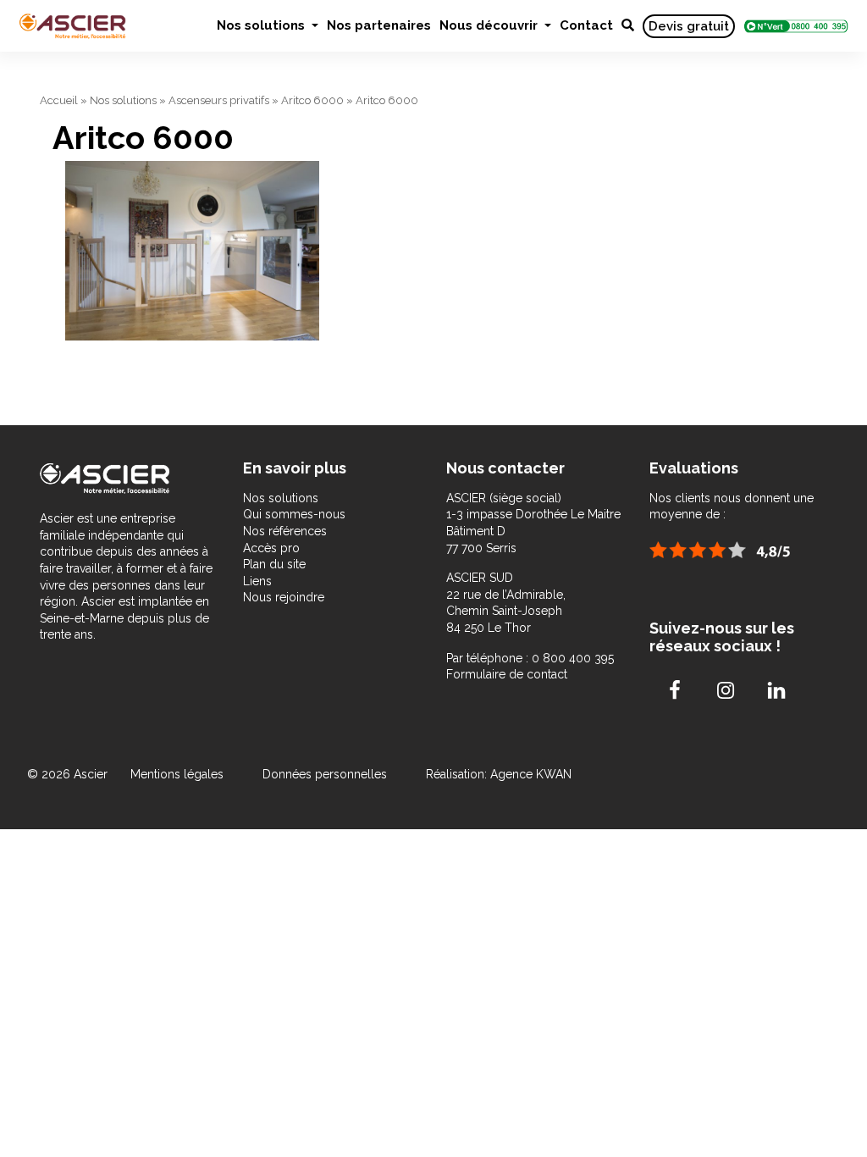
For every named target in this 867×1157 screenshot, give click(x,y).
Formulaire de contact (506, 674)
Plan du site (274, 564)
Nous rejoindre (283, 597)
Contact (586, 25)
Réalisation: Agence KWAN (499, 774)
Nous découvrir (490, 25)
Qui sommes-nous (294, 514)
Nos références (285, 531)
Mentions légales (178, 774)
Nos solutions (262, 25)
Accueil (59, 100)
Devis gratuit (689, 26)
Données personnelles (324, 774)
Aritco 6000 (312, 100)
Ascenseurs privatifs (218, 100)
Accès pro (271, 548)
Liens (257, 581)
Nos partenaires (379, 25)
